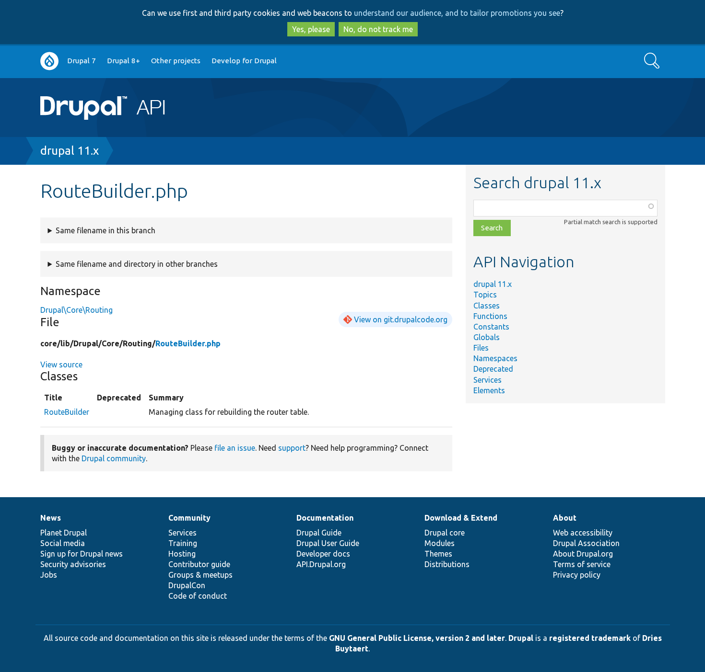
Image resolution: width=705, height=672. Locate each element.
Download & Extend (460, 517)
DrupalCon (186, 585)
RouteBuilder (66, 412)
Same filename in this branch (105, 230)
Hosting (182, 553)
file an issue (234, 448)
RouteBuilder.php (188, 343)
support (292, 448)
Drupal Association (586, 543)
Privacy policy (576, 574)
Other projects (175, 61)
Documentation (324, 517)
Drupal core (444, 532)
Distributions (447, 564)
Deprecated (493, 368)
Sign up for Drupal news (81, 553)
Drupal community (114, 458)
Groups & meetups (200, 574)
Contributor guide (199, 564)
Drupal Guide (318, 532)
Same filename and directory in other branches (137, 264)
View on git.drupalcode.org (400, 319)
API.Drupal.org (321, 564)
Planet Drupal (63, 532)
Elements (489, 390)
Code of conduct (197, 596)
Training (182, 543)
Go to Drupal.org (49, 61)
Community (189, 517)
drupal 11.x (69, 150)
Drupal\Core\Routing (76, 310)
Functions (490, 316)
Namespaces (495, 358)
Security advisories (73, 564)
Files (481, 347)
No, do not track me (378, 29)
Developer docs (323, 553)
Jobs (48, 574)
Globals (486, 337)
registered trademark (590, 638)
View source (61, 364)
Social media (62, 543)
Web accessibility (582, 532)
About (564, 517)
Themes (438, 553)
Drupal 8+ (123, 61)
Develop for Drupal (244, 61)
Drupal (520, 638)
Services (487, 380)
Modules (439, 543)
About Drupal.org (583, 553)
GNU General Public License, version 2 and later (417, 638)
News (50, 517)
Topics (485, 294)
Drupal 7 (81, 61)
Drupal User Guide (327, 543)
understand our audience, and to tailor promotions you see (457, 13)
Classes (486, 305)
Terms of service (582, 564)
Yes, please (311, 29)
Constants (491, 326)
